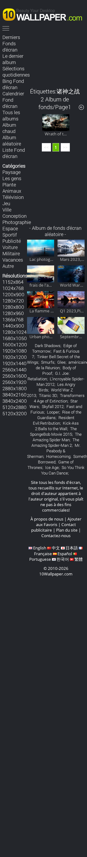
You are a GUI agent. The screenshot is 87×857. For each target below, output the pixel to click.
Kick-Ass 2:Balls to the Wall (57, 425)
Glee (61, 362)
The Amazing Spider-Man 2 (55, 442)
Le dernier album (12, 59)
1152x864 (12, 282)
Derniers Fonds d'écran (11, 43)
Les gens (11, 178)
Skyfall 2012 (53, 406)
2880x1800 (14, 388)
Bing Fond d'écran (13, 84)
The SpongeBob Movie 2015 (53, 431)
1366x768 (12, 319)
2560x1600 (14, 376)
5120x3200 (14, 413)
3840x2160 (14, 394)
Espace (10, 228)
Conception (14, 216)
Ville (6, 209)
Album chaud (9, 128)
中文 (56, 548)
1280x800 (13, 307)
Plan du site (67, 530)
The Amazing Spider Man (57, 436)
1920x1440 (14, 363)
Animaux (11, 191)
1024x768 (13, 288)
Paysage (11, 172)
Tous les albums (11, 115)
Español (65, 553)
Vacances (12, 260)
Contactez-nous (56, 535)
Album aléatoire (11, 140)
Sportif (9, 234)
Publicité (11, 241)
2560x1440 (14, 369)
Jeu (6, 203)
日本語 (71, 548)
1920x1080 (14, 351)
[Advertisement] (56, 57)
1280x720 (13, 300)
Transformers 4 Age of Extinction (59, 398)
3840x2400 (14, 401)
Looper (53, 412)
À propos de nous (46, 519)
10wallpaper (44, 13)
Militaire (11, 253)
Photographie (16, 222)
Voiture (10, 247)
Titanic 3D (48, 395)
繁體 (78, 559)
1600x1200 (14, 344)
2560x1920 (14, 382)
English (39, 548)
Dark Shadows (47, 345)
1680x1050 (14, 338)
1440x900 (13, 326)
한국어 (63, 559)
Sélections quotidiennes (16, 71)
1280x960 (13, 313)
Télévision (13, 197)
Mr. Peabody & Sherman (53, 450)
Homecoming (58, 456)
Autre (8, 266)
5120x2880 (14, 407)
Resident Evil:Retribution (53, 420)
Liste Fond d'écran (13, 153)
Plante (9, 184)
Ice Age (52, 467)
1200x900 (13, 294)
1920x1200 (14, 357)
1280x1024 (14, 332)
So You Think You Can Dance (62, 470)
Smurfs (47, 362)
